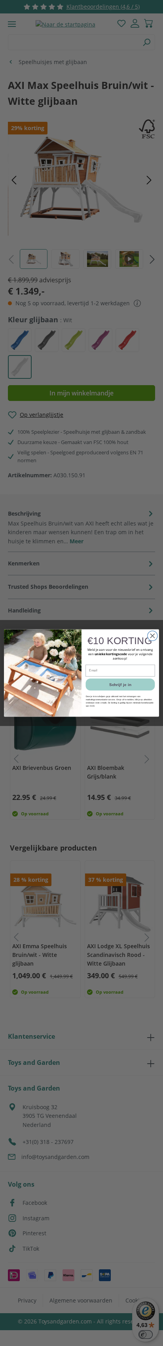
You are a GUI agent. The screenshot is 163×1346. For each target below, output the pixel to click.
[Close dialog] (152, 636)
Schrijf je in (120, 684)
